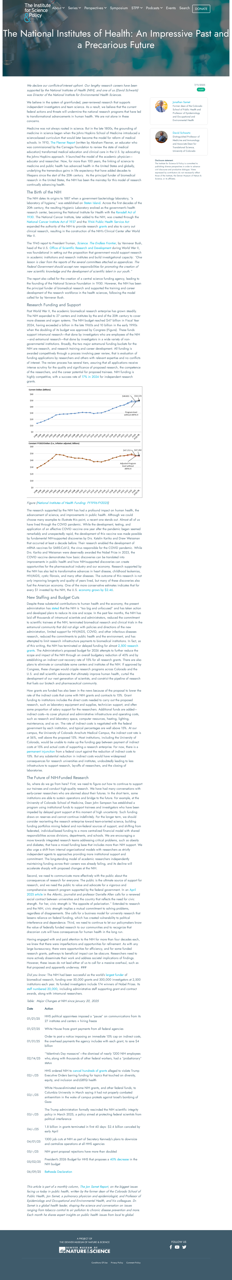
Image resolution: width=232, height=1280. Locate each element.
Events (171, 8)
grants (103, 226)
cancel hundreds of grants (90, 1070)
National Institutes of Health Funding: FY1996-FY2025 (72, 502)
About (57, 8)
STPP (135, 8)
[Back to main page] (37, 12)
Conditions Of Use (100, 1262)
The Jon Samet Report (94, 1186)
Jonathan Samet (181, 102)
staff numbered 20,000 (42, 989)
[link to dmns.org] (84, 1249)
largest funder (115, 974)
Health (201, 89)
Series (73, 8)
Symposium (119, 8)
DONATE (201, 8)
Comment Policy (133, 1262)
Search (184, 8)
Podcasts (153, 8)
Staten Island (92, 203)
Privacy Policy (117, 1262)
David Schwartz (181, 133)
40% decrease (119, 1159)
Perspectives (94, 8)
